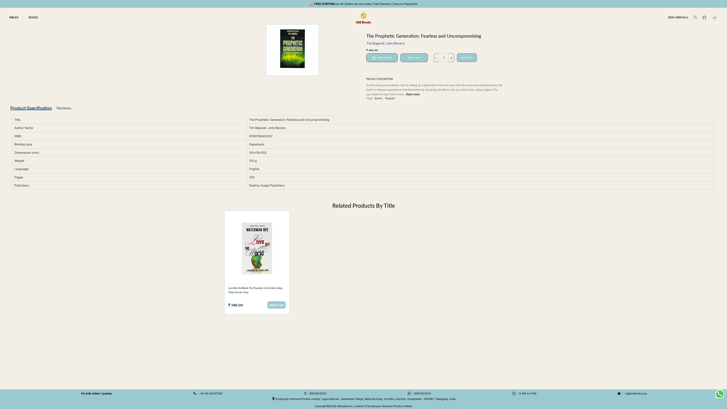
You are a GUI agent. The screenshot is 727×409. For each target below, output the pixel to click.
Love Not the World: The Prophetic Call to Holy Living (255, 288)
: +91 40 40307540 (210, 393)
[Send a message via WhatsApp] (720, 394)
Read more (413, 94)
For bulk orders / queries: (96, 393)
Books (33, 17)
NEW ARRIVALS (678, 17)
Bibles (13, 17)
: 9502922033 (317, 393)
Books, (379, 98)
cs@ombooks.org (636, 393)
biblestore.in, (345, 406)
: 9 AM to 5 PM (527, 393)
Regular (390, 98)
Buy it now (414, 57)
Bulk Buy (467, 57)
